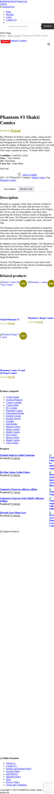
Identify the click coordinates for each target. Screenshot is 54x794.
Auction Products (14, 399)
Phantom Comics (8, 180)
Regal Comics (12, 437)
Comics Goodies (14, 402)
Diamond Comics (14, 410)
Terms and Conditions (16, 785)
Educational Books (15, 413)
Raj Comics (11, 434)
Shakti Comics (14, 35)
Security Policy (13, 771)
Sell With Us (12, 774)
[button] (49, 44)
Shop (8, 11)
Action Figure (12, 397)
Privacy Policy (13, 782)
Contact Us (11, 20)
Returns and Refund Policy (19, 768)
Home (3, 35)
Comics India (12, 405)
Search (48, 26)
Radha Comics (13, 432)
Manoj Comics (13, 429)
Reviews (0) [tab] (26, 189)
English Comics (13, 416)
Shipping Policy (13, 776)
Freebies (10, 421)
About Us (10, 763)
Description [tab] (10, 189)
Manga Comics (13, 426)
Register (10, 14)
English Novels (13, 418)
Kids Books (11, 424)
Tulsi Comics (12, 442)
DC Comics (11, 407)
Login (9, 17)
